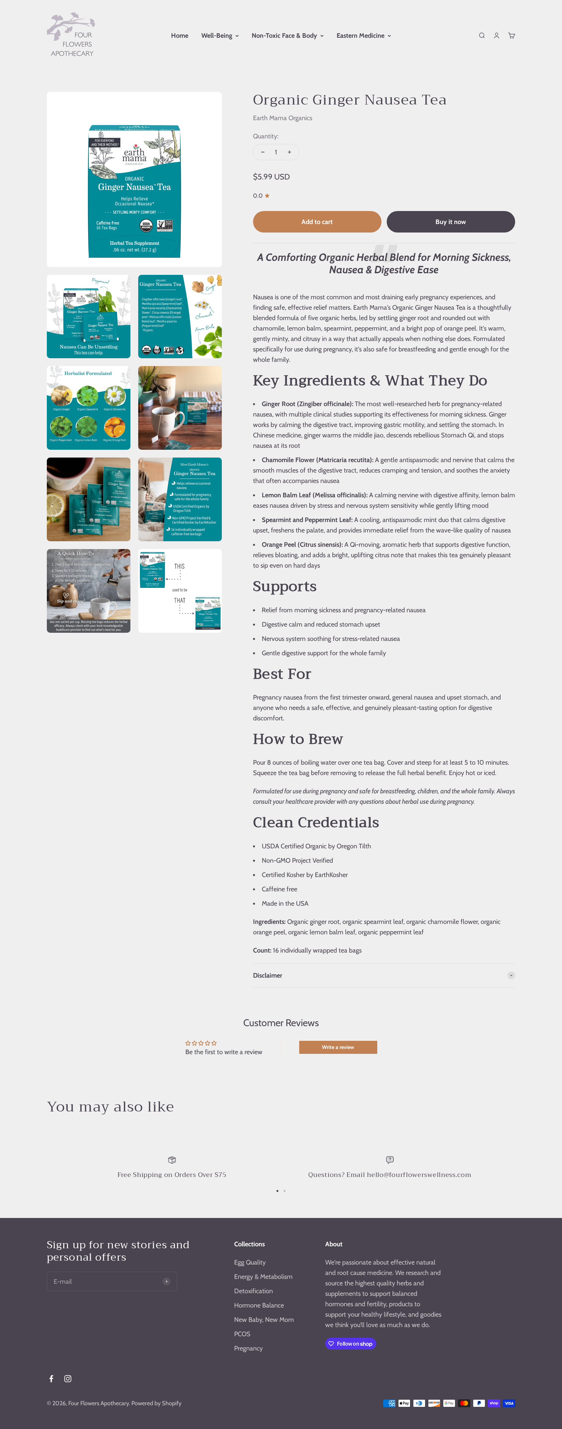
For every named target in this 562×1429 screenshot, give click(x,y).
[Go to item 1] (277, 1191)
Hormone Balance (259, 1305)
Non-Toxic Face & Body (284, 35)
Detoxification (253, 1291)
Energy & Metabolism (263, 1276)
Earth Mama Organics (282, 118)
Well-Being (216, 35)
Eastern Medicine (360, 35)
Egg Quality (250, 1262)
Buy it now (450, 222)
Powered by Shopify (156, 1403)
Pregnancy (248, 1348)
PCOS (242, 1334)
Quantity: (265, 136)
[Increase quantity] (289, 152)
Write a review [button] (338, 1047)
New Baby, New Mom (264, 1319)
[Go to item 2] (285, 1191)
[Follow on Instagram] (67, 1378)
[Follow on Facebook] (51, 1378)
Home (179, 35)
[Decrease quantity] (262, 152)
